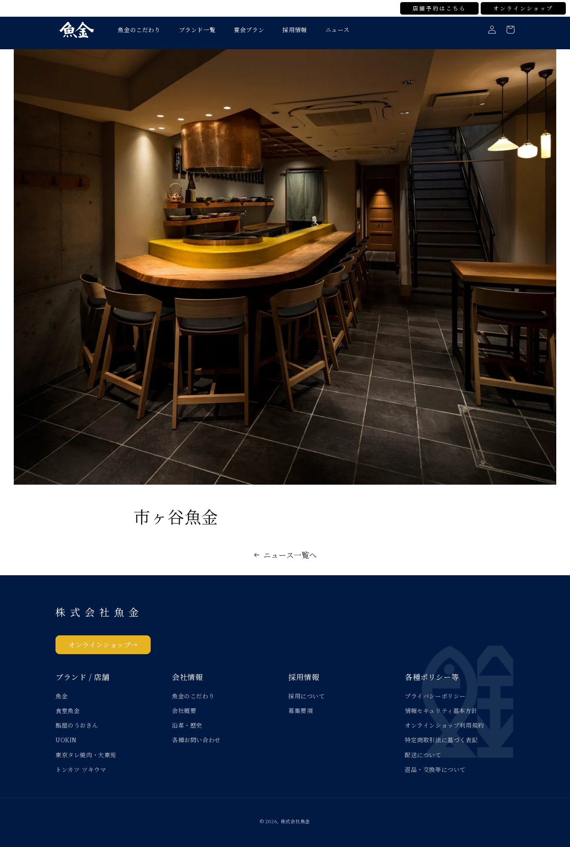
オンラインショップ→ (103, 645)
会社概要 (184, 710)
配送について (423, 755)
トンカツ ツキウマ (80, 769)
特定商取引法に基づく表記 (441, 740)
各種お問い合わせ (196, 740)
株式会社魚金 (295, 821)
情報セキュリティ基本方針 (441, 710)
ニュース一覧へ (290, 554)
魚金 (61, 696)
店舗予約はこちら (439, 8)
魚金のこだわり (193, 696)
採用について (306, 696)
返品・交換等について (435, 769)
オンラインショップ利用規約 (444, 725)
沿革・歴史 (187, 725)
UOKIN (66, 740)
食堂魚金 (67, 710)
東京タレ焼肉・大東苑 (85, 755)
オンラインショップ (523, 8)
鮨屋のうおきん (76, 725)
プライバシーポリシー (435, 696)
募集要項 (300, 710)
